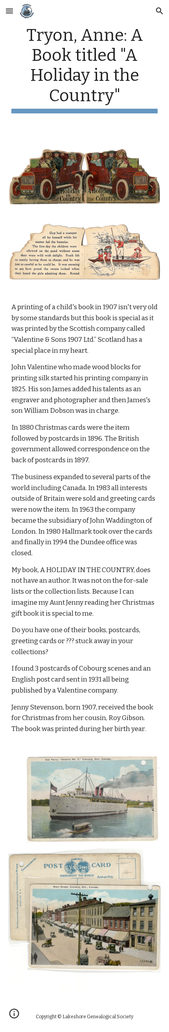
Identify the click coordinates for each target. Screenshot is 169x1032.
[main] (84, 69)
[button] (9, 11)
